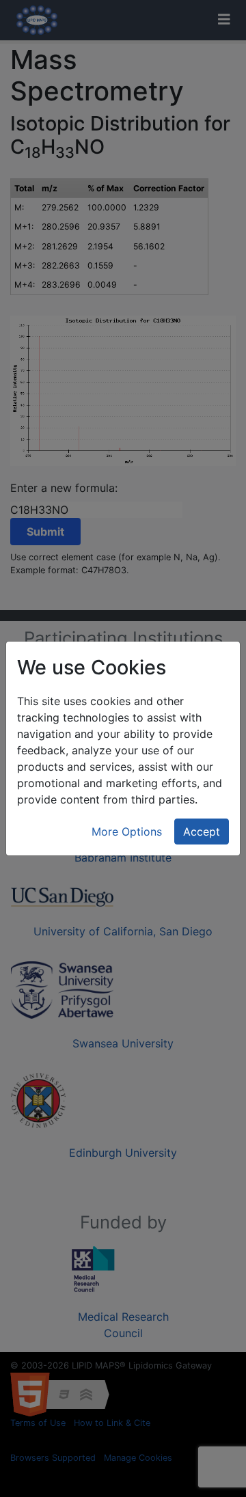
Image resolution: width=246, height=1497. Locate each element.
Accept (201, 831)
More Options (127, 831)
